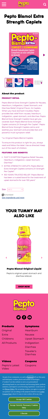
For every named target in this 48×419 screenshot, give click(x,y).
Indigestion (32, 342)
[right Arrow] (42, 258)
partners (30, 377)
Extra (5, 334)
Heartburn (31, 330)
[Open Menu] (4, 4)
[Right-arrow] (44, 55)
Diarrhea (30, 346)
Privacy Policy (10, 389)
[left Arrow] (5, 258)
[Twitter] (18, 317)
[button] (6, 83)
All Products (9, 342)
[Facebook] (24, 317)
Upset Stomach (34, 338)
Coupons (30, 365)
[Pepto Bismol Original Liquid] (24, 245)
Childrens (8, 338)
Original (7, 330)
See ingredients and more (13, 198)
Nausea (29, 334)
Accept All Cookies (24, 399)
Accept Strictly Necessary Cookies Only (24, 406)
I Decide (24, 413)
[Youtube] (29, 317)
